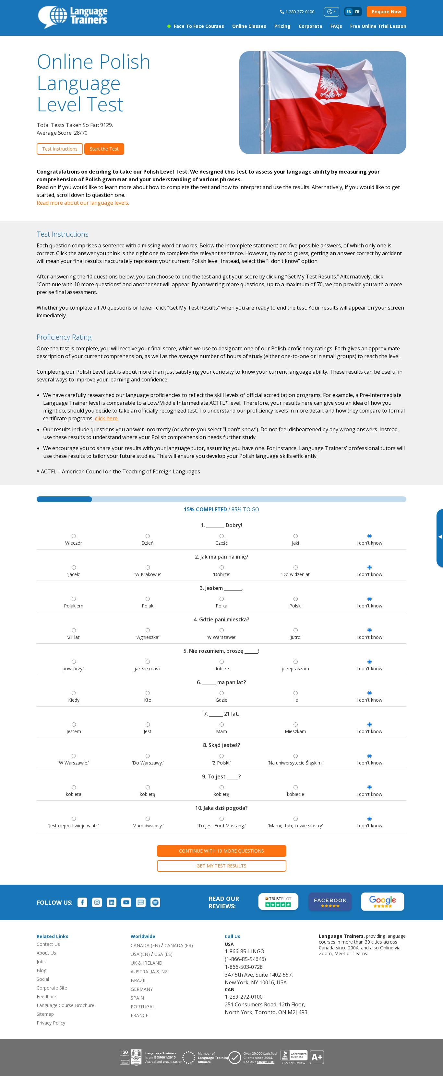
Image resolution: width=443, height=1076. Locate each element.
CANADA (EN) (145, 945)
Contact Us (48, 944)
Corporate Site (52, 988)
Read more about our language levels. (83, 202)
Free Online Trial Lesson (378, 26)
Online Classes (249, 26)
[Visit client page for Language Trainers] (254, 1057)
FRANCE (139, 1015)
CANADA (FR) (178, 945)
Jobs (41, 961)
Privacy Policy (51, 1023)
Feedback (47, 996)
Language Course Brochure (65, 1005)
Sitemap (45, 1014)
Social (43, 979)
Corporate (310, 26)
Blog (41, 970)
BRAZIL (139, 980)
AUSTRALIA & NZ (149, 971)
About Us (46, 953)
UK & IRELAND (146, 963)
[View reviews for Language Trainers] (302, 1057)
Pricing (282, 26)
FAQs (336, 26)
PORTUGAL (143, 1006)
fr (357, 11)
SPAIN (137, 998)
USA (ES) (163, 954)
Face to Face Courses (199, 26)
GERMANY (142, 989)
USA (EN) (140, 954)
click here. (107, 418)
